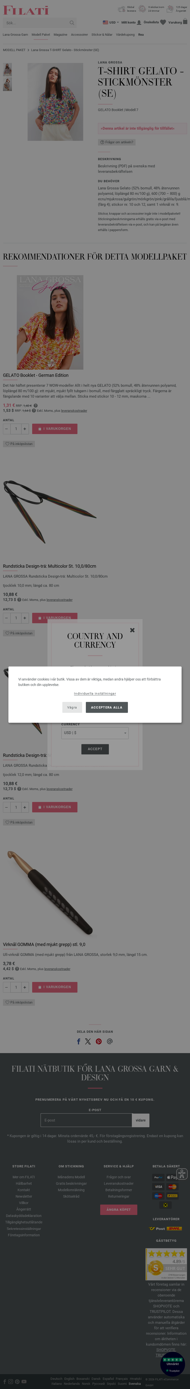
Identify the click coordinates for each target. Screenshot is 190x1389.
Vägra (72, 707)
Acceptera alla (106, 707)
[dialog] (95, 694)
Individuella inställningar (95, 693)
